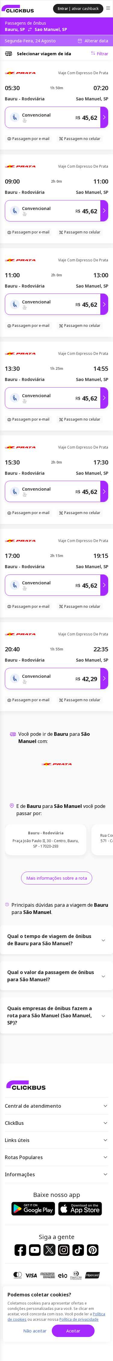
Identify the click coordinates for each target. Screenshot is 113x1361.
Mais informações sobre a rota (56, 878)
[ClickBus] (18, 9)
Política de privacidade (79, 1319)
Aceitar (73, 1331)
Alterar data (96, 41)
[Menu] (108, 9)
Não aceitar (34, 1331)
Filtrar (102, 53)
